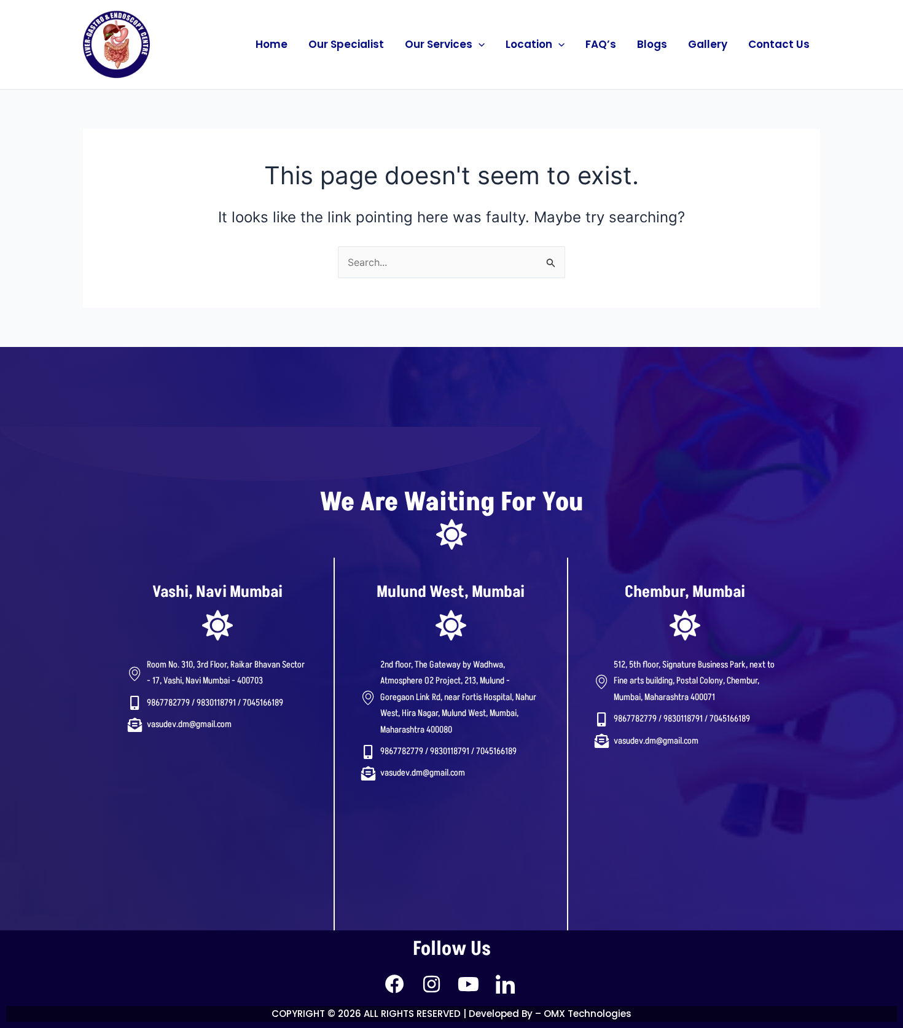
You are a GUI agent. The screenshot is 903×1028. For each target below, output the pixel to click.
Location (529, 44)
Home (271, 44)
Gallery (707, 44)
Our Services (438, 44)
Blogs (652, 44)
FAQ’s (600, 44)
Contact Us (779, 44)
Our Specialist (346, 44)
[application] (478, 44)
